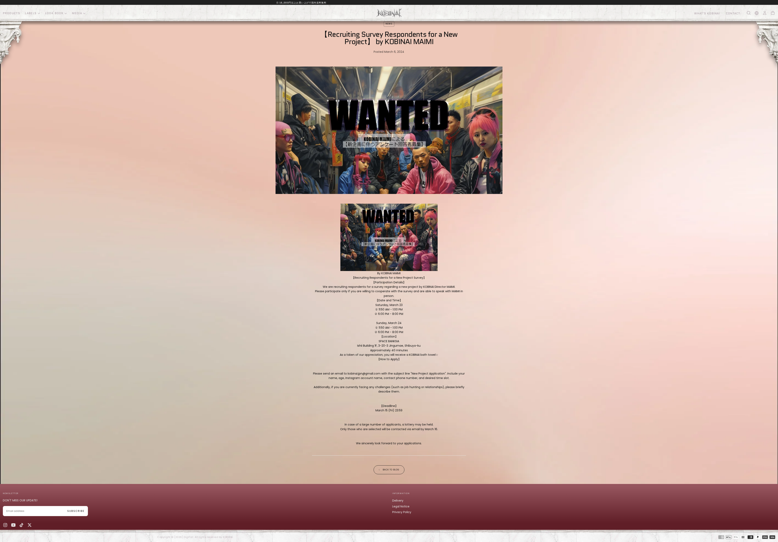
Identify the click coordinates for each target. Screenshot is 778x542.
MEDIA (77, 13)
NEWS (389, 23)
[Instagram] (5, 525)
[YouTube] (13, 525)
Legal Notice (400, 506)
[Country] (756, 13)
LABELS (30, 13)
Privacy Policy (401, 512)
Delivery (397, 501)
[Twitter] (29, 525)
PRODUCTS (11, 13)
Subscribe (75, 511)
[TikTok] (21, 525)
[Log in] (764, 13)
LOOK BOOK (54, 13)
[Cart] (772, 13)
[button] (748, 13)
